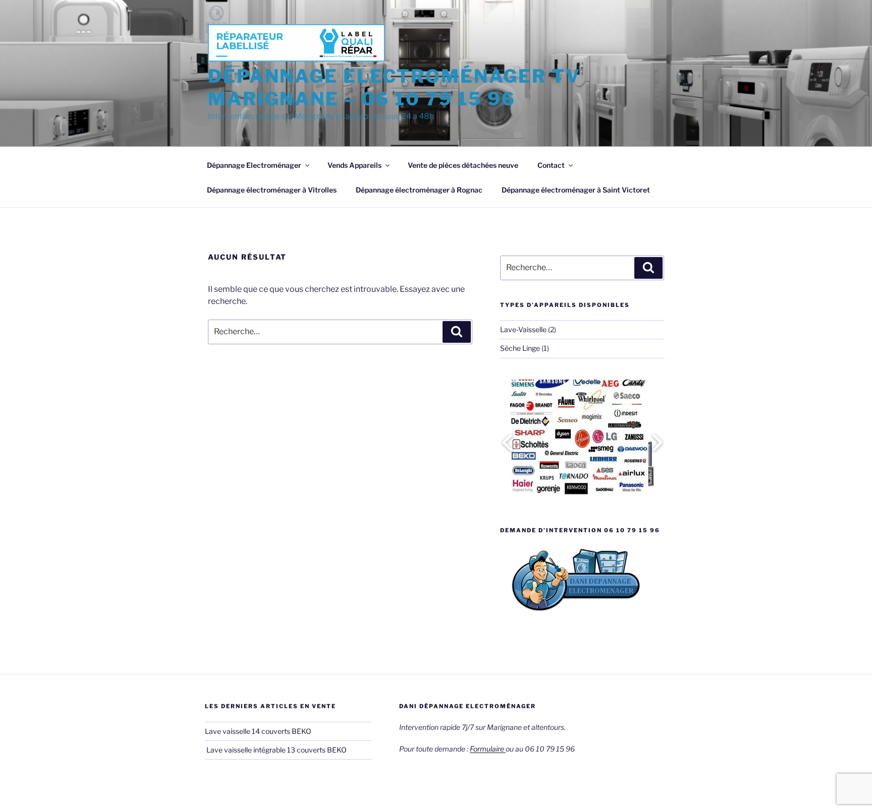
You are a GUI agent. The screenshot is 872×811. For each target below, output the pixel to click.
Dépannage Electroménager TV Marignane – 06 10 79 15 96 (394, 87)
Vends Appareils (355, 165)
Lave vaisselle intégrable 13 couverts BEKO (276, 749)
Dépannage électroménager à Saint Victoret (576, 189)
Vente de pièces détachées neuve (463, 165)
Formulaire (488, 748)
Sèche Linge (520, 348)
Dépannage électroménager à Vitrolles (272, 189)
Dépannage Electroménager (254, 165)
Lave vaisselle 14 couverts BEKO (258, 731)
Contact (551, 165)
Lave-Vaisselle (523, 329)
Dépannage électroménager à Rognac (419, 189)
